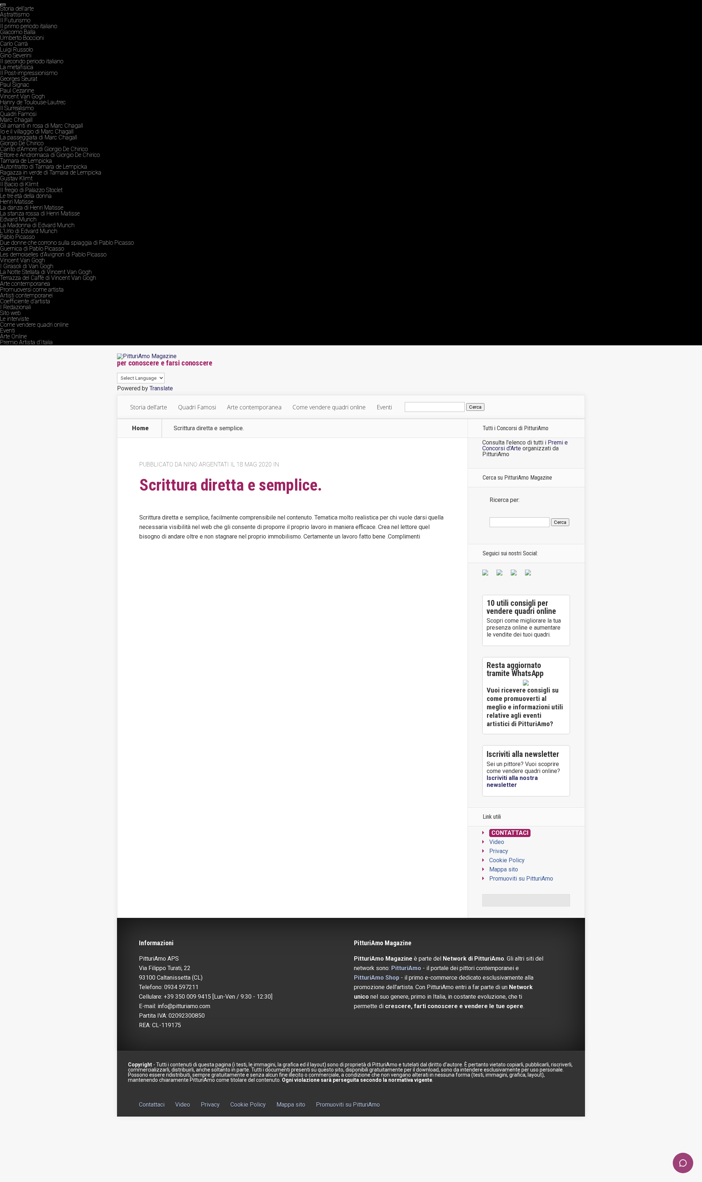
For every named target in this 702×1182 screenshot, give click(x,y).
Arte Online (13, 336)
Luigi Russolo (16, 49)
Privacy (498, 851)
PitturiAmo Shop (376, 977)
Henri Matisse (16, 201)
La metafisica (16, 67)
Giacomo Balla (17, 32)
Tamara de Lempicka (26, 160)
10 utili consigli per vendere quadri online (521, 607)
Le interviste (14, 318)
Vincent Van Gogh (22, 96)
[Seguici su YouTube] (515, 574)
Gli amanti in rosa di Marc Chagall (41, 125)
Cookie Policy (507, 860)
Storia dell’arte (17, 8)
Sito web (10, 312)
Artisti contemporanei (26, 295)
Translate (161, 388)
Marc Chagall (16, 119)
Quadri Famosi (18, 113)
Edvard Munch (18, 219)
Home (140, 428)
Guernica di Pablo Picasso (32, 248)
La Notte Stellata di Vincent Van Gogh (46, 272)
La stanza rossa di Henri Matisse (40, 213)
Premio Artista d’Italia (26, 342)
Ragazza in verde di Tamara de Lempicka (50, 172)
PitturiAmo (406, 968)
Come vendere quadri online (34, 324)
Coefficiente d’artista (25, 301)
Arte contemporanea (25, 283)
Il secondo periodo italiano (31, 61)
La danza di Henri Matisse (31, 207)
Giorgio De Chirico (22, 143)
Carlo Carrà (14, 43)
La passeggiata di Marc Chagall (38, 137)
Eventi (7, 330)
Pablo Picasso (17, 236)
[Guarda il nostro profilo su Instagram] (529, 574)
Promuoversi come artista (32, 289)
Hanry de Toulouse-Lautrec (33, 102)
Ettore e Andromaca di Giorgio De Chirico (50, 154)
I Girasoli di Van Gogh (26, 266)
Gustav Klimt (16, 178)
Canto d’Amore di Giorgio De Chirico (44, 149)
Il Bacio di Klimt (19, 184)
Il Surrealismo (17, 108)
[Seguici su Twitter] (501, 574)
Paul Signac (14, 84)
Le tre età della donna (26, 195)
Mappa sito (503, 869)
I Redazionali (15, 307)
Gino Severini (15, 55)
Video (496, 841)
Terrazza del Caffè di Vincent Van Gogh (48, 277)
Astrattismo (14, 14)
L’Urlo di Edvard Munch (28, 231)
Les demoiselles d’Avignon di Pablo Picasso (53, 254)
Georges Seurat (18, 78)
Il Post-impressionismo (28, 73)
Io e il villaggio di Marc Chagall (36, 131)
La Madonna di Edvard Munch (37, 225)
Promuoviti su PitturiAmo (521, 878)
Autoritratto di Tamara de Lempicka (43, 166)
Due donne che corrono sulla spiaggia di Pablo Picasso (67, 242)
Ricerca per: (505, 499)
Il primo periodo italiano (28, 26)
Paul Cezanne (17, 90)
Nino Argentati (206, 464)
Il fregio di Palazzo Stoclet (31, 190)
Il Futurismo (15, 20)
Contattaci (509, 832)
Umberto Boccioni (22, 37)
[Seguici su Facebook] (486, 574)
